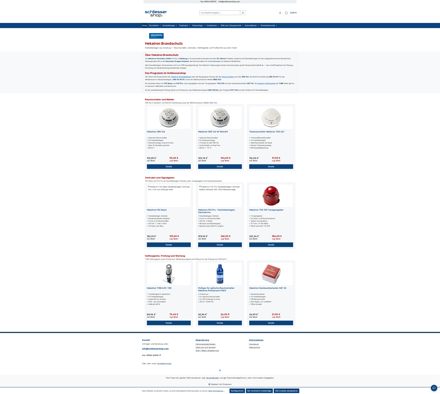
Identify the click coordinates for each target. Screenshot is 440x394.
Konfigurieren (237, 391)
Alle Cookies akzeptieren (286, 391)
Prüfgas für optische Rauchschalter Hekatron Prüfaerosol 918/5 (216, 289)
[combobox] (220, 12)
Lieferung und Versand (205, 347)
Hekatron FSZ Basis (157, 210)
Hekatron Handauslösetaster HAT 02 (267, 288)
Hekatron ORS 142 (156, 131)
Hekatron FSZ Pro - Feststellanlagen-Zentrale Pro (216, 211)
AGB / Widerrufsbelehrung (207, 350)
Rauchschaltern (228, 77)
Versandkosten (212, 378)
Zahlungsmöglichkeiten (206, 344)
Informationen (256, 340)
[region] (220, 137)
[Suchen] (242, 12)
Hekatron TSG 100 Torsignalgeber (266, 210)
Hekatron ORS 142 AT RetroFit (213, 131)
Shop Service (202, 340)
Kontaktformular (164, 363)
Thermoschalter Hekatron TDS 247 (266, 131)
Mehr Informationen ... (216, 391)
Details (169, 166)
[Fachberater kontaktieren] (434, 388)
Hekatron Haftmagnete (266, 83)
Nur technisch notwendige (259, 391)
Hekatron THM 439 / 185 (159, 288)
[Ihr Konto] (280, 13)
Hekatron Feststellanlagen (181, 77)
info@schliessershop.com (155, 348)
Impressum (254, 344)
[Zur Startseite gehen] (154, 12)
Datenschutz (254, 347)
